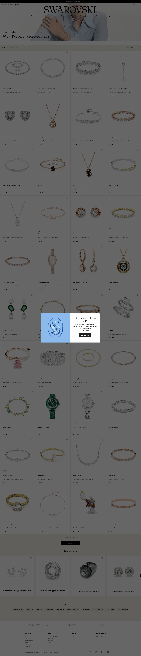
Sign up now (85, 335)
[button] (100, 313)
